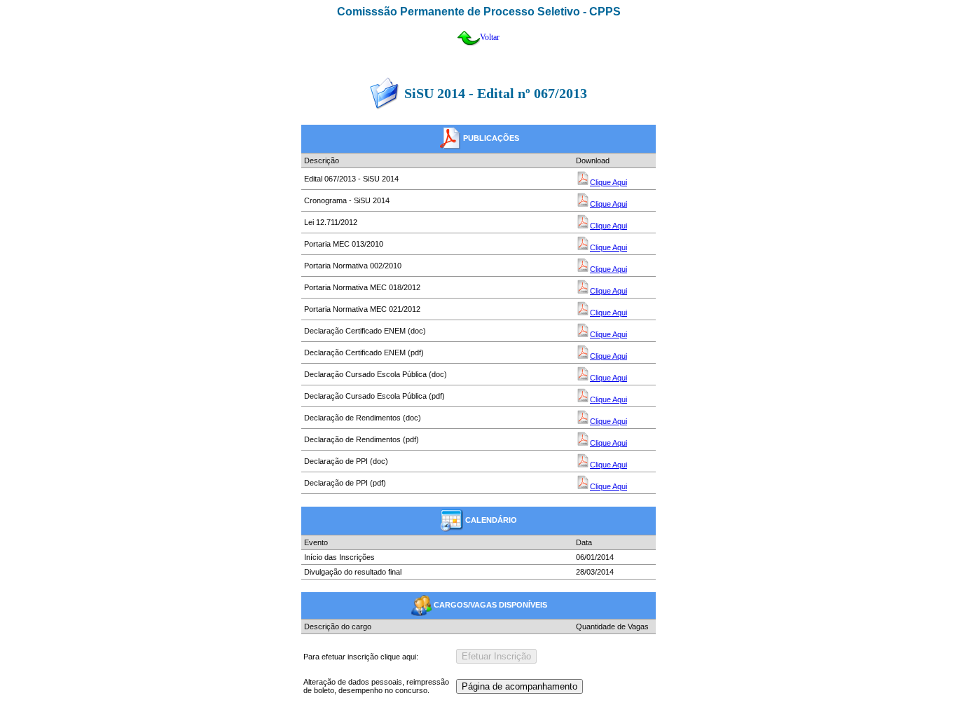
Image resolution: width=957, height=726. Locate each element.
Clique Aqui (608, 182)
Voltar (490, 37)
